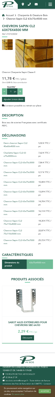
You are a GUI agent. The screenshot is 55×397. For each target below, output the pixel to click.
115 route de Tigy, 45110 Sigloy (20, 374)
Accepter (45, 391)
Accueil (9, 15)
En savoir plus (18, 394)
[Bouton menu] (50, 4)
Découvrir (27, 337)
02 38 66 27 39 (11, 377)
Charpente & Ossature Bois (33, 15)
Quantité (11, 87)
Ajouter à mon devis (13, 99)
